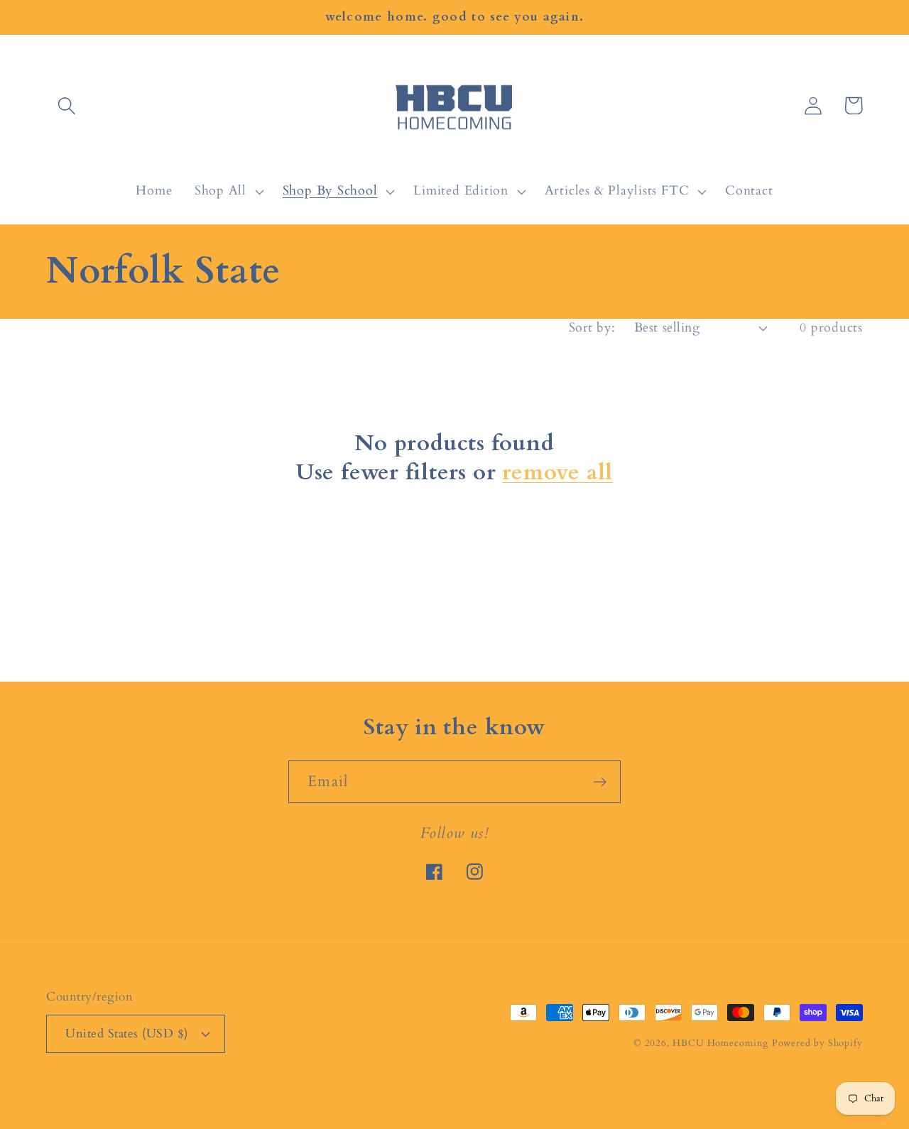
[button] (66, 105)
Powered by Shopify (817, 1043)
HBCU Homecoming (720, 1043)
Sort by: (592, 328)
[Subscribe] (599, 782)
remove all (557, 472)
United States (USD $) (126, 1033)
